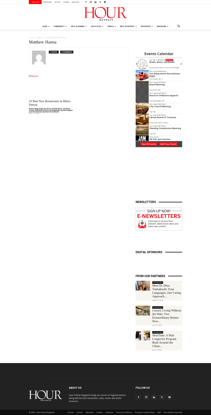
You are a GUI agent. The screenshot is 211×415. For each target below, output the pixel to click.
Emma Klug (33, 108)
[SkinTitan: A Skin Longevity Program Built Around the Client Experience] (143, 335)
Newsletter (47, 2)
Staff (159, 412)
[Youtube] (105, 2)
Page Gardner (45, 108)
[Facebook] (86, 2)
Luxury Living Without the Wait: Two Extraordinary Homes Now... (166, 316)
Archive (58, 2)
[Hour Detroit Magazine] (105, 14)
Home (31, 37)
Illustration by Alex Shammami (46, 112)
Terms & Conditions (124, 412)
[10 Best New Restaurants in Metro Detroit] (52, 86)
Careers (79, 412)
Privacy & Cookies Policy (144, 412)
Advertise (75, 2)
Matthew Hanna (42, 110)
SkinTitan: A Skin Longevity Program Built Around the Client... (164, 341)
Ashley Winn (57, 108)
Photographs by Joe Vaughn (61, 110)
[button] (178, 26)
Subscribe (35, 2)
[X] (100, 2)
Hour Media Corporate (172, 412)
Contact (66, 2)
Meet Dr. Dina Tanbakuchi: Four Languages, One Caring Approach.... (166, 291)
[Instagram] (91, 2)
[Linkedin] (95, 2)
